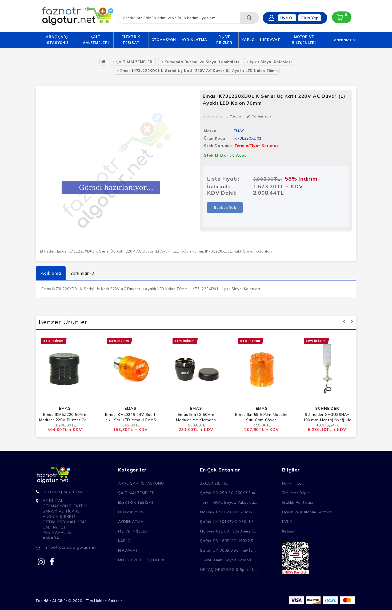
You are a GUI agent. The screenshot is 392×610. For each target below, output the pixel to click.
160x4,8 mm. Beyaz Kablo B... (228, 560)
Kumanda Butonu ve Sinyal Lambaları (202, 62)
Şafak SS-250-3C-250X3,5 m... (229, 492)
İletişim (288, 531)
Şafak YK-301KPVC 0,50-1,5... (228, 521)
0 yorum (233, 116)
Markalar (343, 40)
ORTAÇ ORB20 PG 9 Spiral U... (229, 569)
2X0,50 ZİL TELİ (215, 483)
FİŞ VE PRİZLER (224, 40)
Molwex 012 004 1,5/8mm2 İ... (228, 531)
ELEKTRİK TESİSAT (131, 40)
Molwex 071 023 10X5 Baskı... (228, 512)
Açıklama (51, 273)
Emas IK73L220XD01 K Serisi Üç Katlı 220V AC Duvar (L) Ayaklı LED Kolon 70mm (199, 70)
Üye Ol (287, 17)
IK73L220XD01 (218, 251)
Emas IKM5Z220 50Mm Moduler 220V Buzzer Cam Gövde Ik (64, 417)
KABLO (247, 40)
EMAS (239, 130)
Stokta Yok (225, 207)
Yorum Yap (261, 116)
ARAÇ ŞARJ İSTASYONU (57, 40)
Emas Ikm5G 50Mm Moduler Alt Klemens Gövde (196, 417)
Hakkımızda (293, 483)
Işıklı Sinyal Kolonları (271, 62)
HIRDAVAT (270, 40)
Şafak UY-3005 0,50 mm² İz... (228, 550)
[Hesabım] (271, 18)
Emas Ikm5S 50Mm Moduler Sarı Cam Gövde (261, 417)
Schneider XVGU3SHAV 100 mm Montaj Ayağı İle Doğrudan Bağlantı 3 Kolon (327, 417)
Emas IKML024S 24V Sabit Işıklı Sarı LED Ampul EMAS (130, 417)
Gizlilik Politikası (297, 502)
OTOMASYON (163, 40)
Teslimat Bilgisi (296, 492)
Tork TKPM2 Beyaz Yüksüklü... (228, 502)
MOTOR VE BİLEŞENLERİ (304, 40)
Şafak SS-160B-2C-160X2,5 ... (229, 540)
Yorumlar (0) (83, 273)
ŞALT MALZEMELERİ (95, 40)
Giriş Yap (310, 17)
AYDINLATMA (194, 40)
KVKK (287, 521)
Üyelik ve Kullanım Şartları (307, 512)
